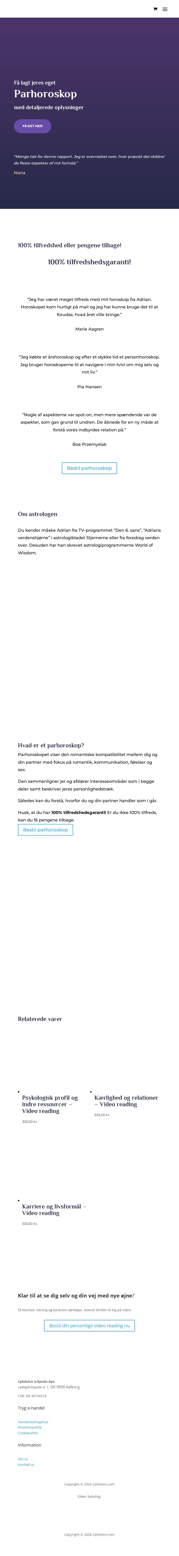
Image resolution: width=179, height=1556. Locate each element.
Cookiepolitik (28, 1433)
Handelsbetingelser (33, 1422)
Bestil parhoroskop (89, 468)
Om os (23, 1459)
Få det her (33, 126)
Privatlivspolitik (29, 1427)
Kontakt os (26, 1464)
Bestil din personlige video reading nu (89, 1325)
